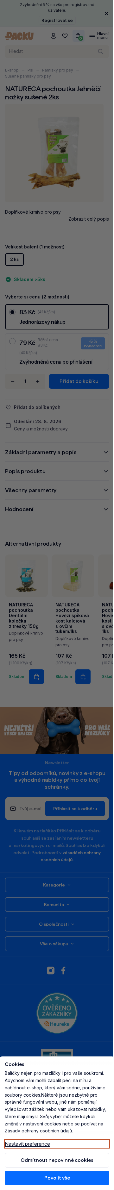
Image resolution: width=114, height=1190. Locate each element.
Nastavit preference (27, 1144)
